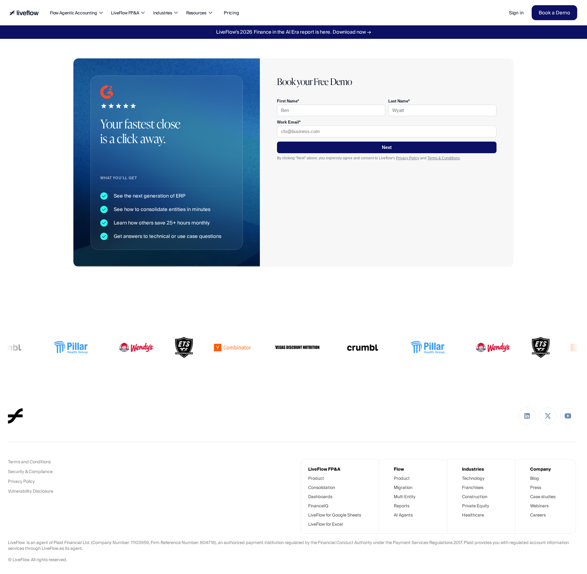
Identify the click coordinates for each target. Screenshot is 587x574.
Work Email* (289, 122)
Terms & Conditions (443, 158)
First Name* (288, 101)
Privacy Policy (407, 158)
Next (387, 147)
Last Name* (399, 101)
